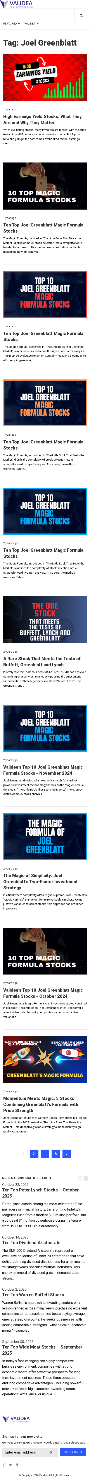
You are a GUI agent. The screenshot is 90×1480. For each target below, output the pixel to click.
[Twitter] (10, 1465)
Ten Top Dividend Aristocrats (31, 1242)
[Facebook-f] (3, 1465)
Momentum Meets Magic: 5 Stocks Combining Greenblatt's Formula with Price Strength (40, 1104)
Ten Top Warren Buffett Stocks (33, 1294)
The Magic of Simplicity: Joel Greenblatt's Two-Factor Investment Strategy (40, 881)
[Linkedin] (17, 1465)
